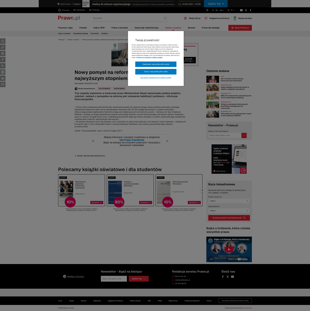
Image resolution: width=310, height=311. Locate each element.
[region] (156, 58)
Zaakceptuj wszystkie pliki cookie (156, 64)
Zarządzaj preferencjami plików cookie (155, 77)
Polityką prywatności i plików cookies (149, 57)
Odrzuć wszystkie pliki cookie (156, 71)
